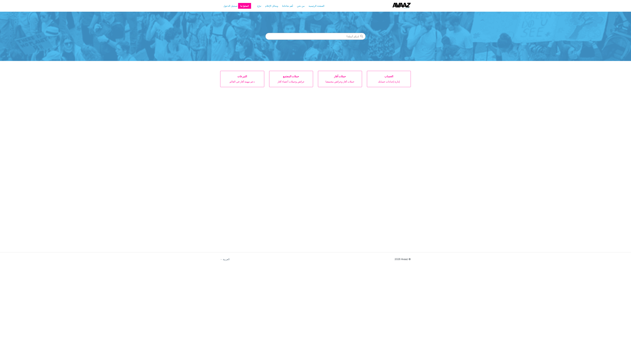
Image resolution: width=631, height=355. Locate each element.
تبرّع (259, 5)
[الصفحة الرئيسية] (401, 6)
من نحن (301, 5)
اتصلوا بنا (244, 5)
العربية (226, 259)
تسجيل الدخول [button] (230, 5)
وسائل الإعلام (271, 5)
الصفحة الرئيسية (316, 5)
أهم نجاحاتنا (287, 5)
